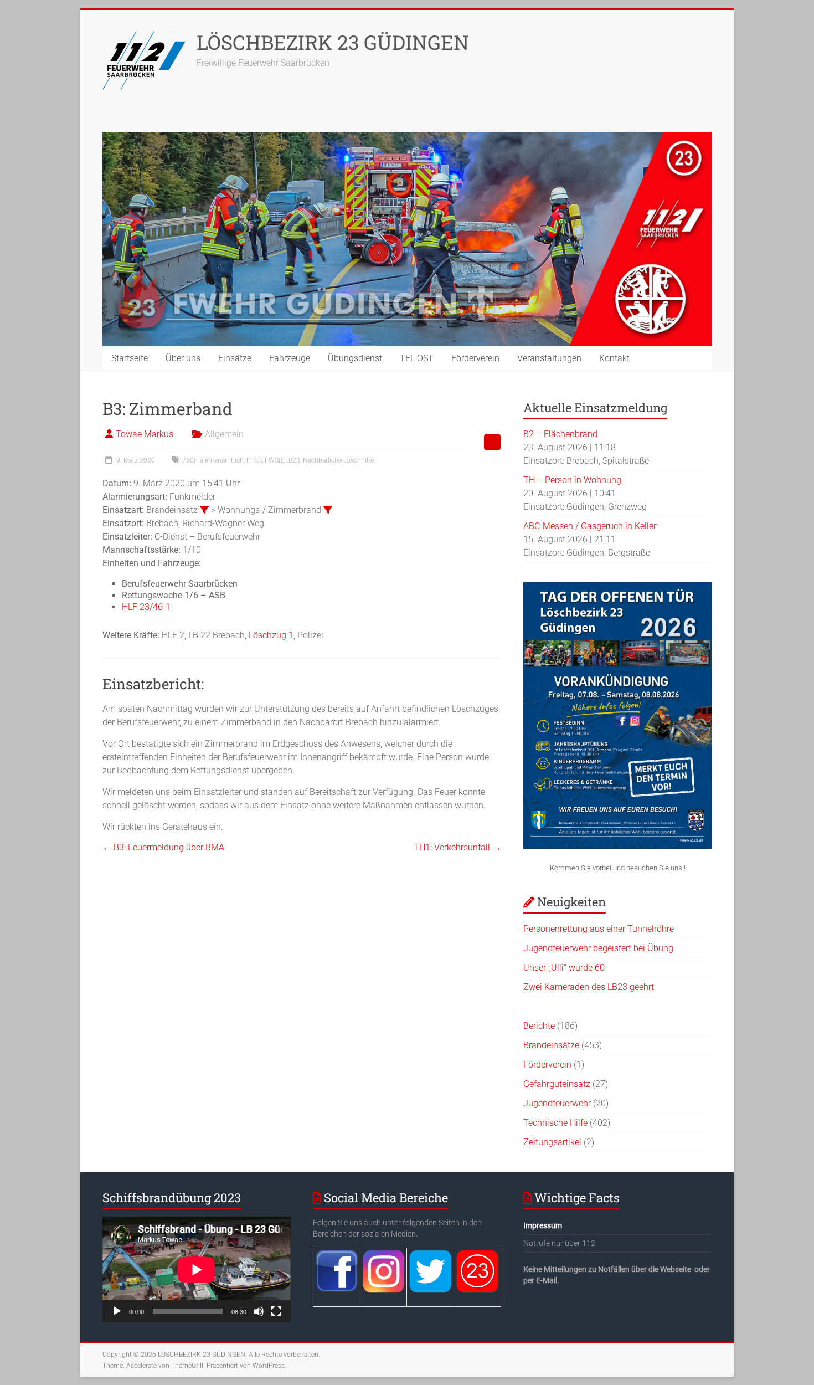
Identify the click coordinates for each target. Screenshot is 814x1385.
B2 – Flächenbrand (560, 434)
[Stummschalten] (258, 1311)
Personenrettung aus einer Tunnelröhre (598, 929)
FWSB (273, 460)
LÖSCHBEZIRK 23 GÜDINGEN (333, 42)
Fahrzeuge (289, 358)
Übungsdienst (355, 358)
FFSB (254, 460)
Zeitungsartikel (552, 1142)
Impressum (542, 1225)
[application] (196, 1269)
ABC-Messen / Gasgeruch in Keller (589, 526)
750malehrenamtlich (213, 460)
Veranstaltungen (549, 358)
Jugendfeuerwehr (557, 1103)
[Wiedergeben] (116, 1311)
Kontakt (614, 358)
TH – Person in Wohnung (572, 480)
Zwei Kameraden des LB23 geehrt (588, 987)
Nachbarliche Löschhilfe (338, 460)
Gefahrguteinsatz (556, 1084)
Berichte (539, 1025)
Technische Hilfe (555, 1122)
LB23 (292, 460)
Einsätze (234, 358)
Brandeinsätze (551, 1045)
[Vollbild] (276, 1311)
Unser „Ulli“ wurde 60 (564, 967)
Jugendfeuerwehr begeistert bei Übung (598, 948)
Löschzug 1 (271, 635)
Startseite (129, 358)
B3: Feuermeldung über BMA (163, 847)
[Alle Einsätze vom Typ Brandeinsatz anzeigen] (204, 509)
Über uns (183, 358)
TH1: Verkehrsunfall (457, 847)
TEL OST (417, 358)
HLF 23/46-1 (146, 607)
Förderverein (475, 358)
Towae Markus (144, 434)
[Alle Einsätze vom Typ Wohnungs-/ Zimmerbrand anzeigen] (327, 509)
